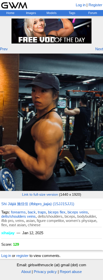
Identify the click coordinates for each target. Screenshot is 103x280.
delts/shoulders (50, 216)
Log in (81, 5)
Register (95, 5)
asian (30, 220)
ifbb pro (7, 220)
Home (10, 13)
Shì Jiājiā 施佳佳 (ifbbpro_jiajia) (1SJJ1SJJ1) (37, 204)
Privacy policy (45, 271)
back (32, 212)
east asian (17, 225)
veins (19, 220)
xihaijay (7, 233)
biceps (69, 216)
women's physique (81, 220)
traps (42, 212)
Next (99, 49)
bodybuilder (86, 216)
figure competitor (50, 220)
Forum (92, 13)
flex (4, 225)
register (22, 255)
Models (51, 13)
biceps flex (57, 212)
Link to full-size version (40, 194)
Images (31, 13)
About (26, 271)
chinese (34, 225)
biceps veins (78, 212)
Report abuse (71, 271)
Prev (4, 49)
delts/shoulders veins (18, 216)
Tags (72, 13)
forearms (18, 212)
